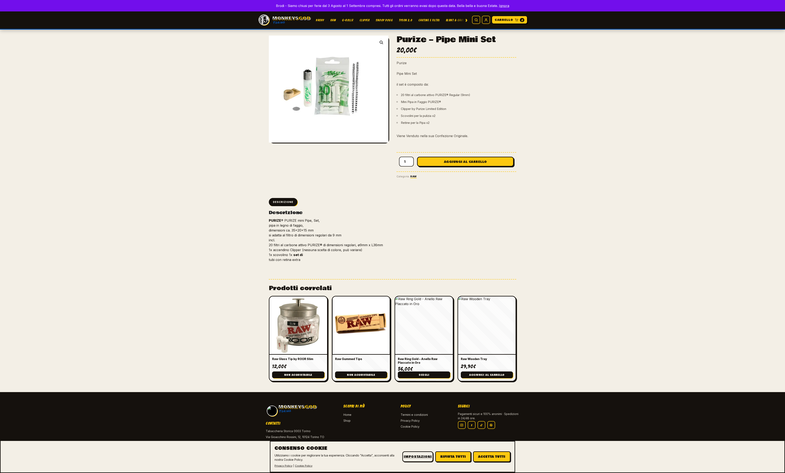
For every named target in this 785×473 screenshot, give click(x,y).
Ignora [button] (504, 6)
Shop (347, 420)
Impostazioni (418, 456)
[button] (381, 42)
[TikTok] (481, 425)
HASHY (320, 20)
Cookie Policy (410, 426)
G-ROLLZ (347, 20)
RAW (333, 20)
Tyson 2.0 (405, 20)
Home (347, 414)
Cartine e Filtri (429, 20)
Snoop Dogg (384, 20)
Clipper (365, 20)
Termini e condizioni (414, 414)
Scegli (424, 375)
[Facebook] (471, 425)
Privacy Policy (410, 420)
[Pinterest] (491, 425)
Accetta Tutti (491, 456)
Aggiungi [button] (487, 375)
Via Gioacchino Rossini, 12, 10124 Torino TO (295, 437)
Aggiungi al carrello (465, 162)
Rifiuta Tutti (453, 456)
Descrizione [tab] (283, 202)
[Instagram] (462, 425)
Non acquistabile (298, 375)
